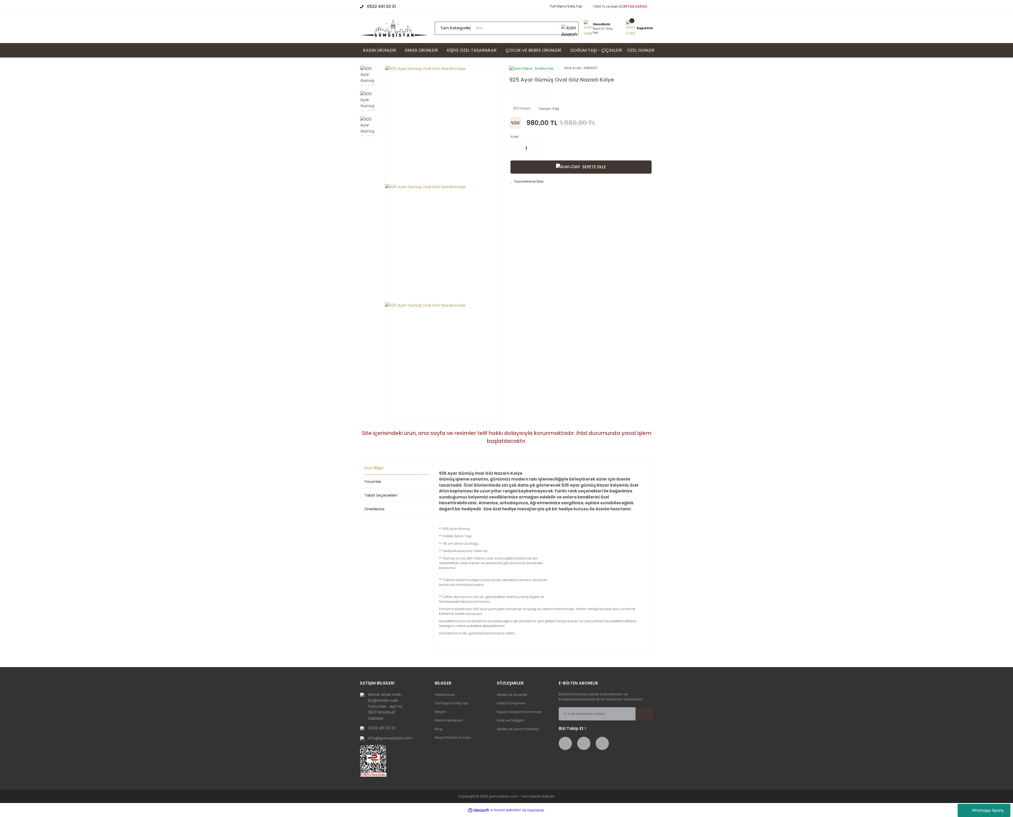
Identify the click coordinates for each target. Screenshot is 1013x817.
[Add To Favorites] (526, 181)
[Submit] (647, 713)
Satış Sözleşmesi (511, 703)
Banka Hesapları (449, 720)
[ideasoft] (478, 810)
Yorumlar (372, 481)
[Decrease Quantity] (517, 149)
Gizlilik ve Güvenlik (512, 694)
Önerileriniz (374, 509)
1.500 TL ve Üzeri (620, 6)
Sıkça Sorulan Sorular (453, 737)
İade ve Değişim (510, 720)
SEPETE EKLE (594, 167)
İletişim (441, 711)
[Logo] (394, 28)
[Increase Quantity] (535, 149)
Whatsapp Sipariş (988, 810)
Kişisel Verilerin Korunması (519, 711)
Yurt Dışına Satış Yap (566, 6)
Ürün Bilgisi (373, 468)
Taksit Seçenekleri (380, 495)
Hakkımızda (445, 694)
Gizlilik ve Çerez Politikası (518, 729)
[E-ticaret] (505, 810)
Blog (438, 729)
